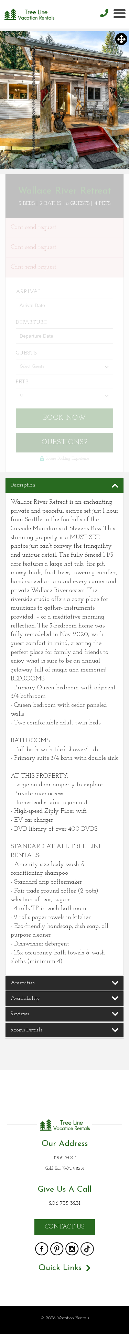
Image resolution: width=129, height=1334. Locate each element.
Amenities (22, 983)
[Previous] (8, 100)
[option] (64, 100)
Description (23, 485)
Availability (25, 998)
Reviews (20, 1014)
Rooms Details (26, 1030)
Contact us (64, 1227)
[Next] (120, 100)
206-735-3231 (64, 1203)
